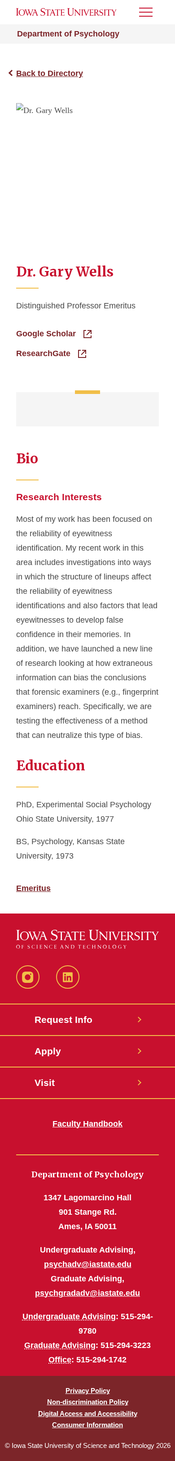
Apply (48, 1051)
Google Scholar (47, 333)
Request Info (63, 1019)
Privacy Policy (88, 1390)
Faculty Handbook (87, 1123)
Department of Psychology (68, 33)
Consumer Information (87, 1425)
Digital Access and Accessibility (87, 1413)
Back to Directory (49, 73)
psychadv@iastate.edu (87, 1264)
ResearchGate (44, 353)
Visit (45, 1082)
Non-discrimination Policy (87, 1402)
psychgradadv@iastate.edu (87, 1293)
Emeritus (33, 888)
